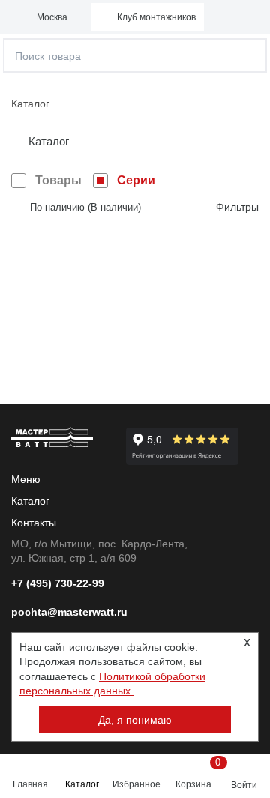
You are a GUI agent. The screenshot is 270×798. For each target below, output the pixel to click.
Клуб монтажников (156, 17)
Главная (30, 784)
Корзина (196, 773)
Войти (244, 785)
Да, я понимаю (135, 720)
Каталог (82, 784)
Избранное (136, 784)
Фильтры (237, 207)
